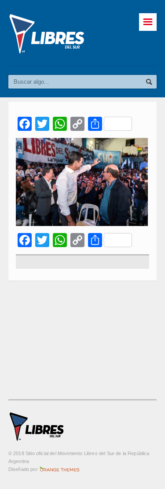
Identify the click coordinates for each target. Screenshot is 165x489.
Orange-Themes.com (59, 469)
